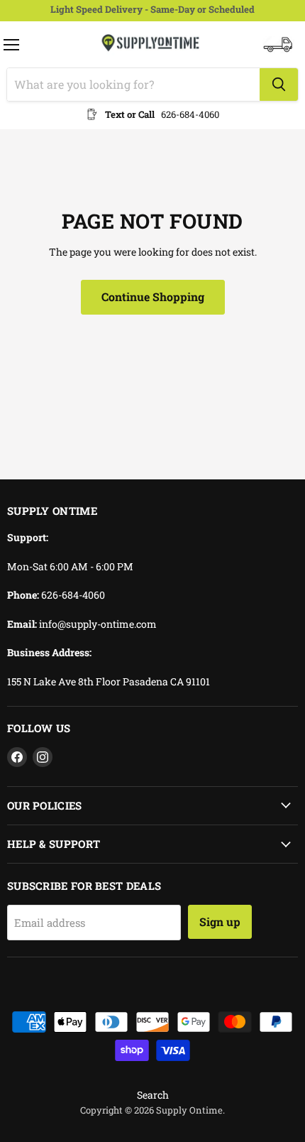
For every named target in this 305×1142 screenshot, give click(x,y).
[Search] (279, 84)
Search (153, 1095)
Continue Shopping (152, 296)
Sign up (219, 921)
